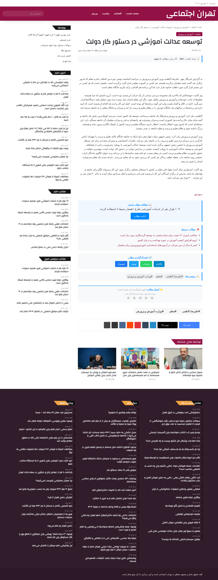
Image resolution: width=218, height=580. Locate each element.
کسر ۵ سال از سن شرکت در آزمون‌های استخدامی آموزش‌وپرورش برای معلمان (157, 245)
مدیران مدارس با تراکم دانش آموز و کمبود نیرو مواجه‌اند (185, 373)
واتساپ (146, 264)
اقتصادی (118, 13)
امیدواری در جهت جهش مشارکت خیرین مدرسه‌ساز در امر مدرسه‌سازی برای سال (140, 373)
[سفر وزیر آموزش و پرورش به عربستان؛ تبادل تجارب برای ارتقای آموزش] (97, 358)
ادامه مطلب (140, 216)
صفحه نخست (132, 13)
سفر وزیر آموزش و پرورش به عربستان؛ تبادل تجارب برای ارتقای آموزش (98, 373)
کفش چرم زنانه (64, 55)
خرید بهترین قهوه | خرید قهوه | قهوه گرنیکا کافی (49, 34)
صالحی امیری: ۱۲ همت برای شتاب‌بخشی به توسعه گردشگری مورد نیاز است (158, 235)
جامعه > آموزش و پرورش (185, 27)
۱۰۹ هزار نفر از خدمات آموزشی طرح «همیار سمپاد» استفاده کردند (140, 209)
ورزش (95, 13)
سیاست (105, 13)
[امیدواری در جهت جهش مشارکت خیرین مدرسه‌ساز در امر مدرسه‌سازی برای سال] (140, 358)
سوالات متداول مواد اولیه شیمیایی (56, 45)
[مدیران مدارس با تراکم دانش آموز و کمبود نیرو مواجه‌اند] (183, 358)
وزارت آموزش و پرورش (149, 311)
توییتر (133, 264)
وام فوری (67, 61)
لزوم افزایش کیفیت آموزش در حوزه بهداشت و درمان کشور (167, 240)
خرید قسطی (65, 40)
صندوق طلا (66, 50)
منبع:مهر (198, 194)
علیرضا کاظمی (190, 311)
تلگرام (159, 264)
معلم (172, 311)
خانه (200, 27)
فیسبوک (121, 264)
